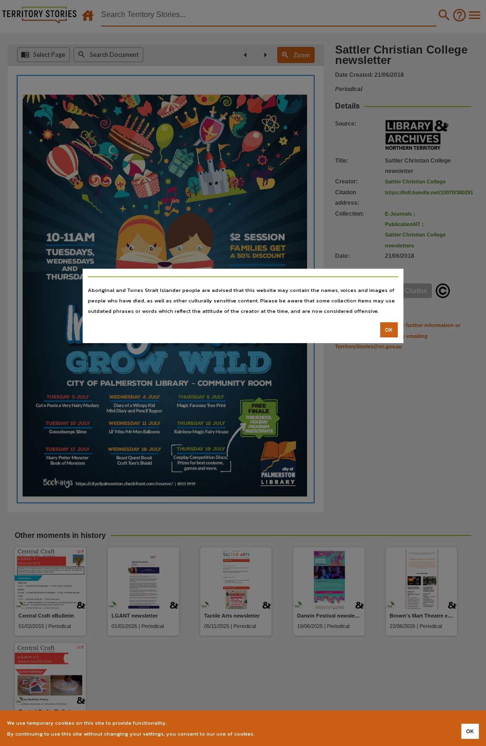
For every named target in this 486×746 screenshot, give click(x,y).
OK (389, 330)
